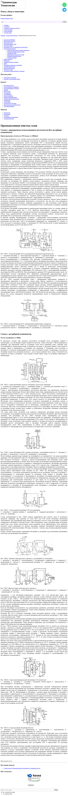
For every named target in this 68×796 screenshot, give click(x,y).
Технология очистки (12, 35)
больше (3, 18)
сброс (11, 18)
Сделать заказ (8, 32)
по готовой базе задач (9, 792)
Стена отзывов (8, 29)
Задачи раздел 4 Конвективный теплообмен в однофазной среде (22, 768)
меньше (7, 18)
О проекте (7, 26)
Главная (6, 25)
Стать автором (8, 31)
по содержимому (7, 794)
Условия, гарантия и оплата (12, 28)
